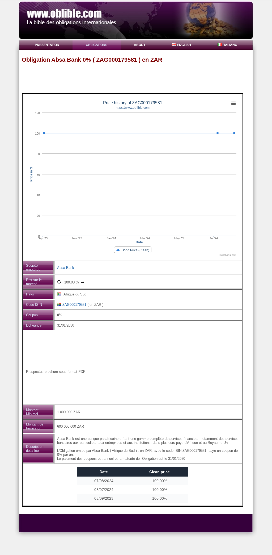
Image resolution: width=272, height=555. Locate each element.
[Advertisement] (138, 78)
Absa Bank (65, 268)
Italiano (229, 45)
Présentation (47, 45)
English (183, 45)
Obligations (96, 45)
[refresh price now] (59, 281)
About (139, 45)
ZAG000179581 (74, 305)
